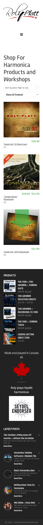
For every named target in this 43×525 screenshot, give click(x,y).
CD (5, 147)
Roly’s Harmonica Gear (24, 470)
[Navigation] (21, 34)
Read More (8, 446)
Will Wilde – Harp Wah (24, 502)
